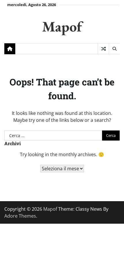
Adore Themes (20, 216)
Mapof (62, 26)
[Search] (114, 48)
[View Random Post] (103, 48)
